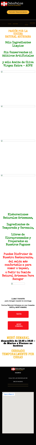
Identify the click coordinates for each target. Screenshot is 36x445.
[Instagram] (20, 16)
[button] (18, 314)
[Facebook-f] (15, 16)
